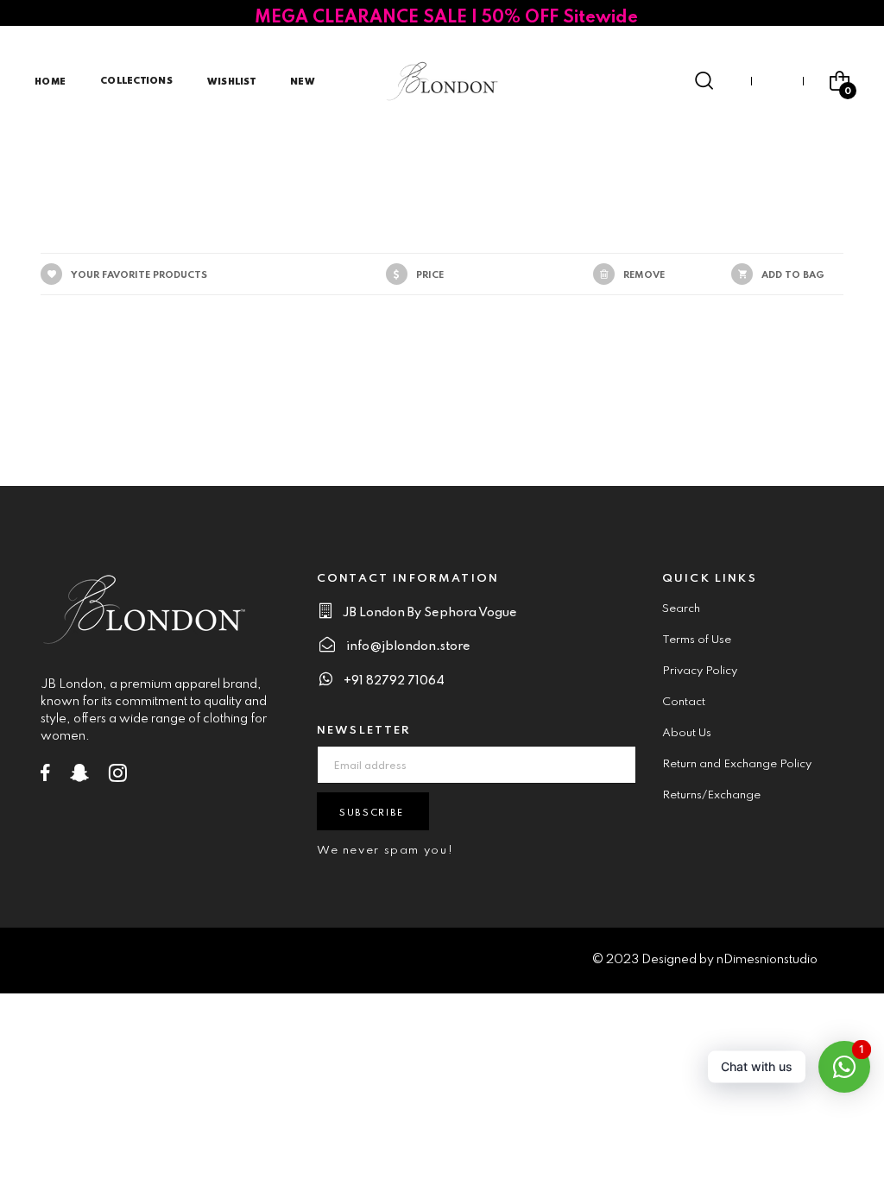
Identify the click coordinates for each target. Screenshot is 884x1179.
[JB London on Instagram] (118, 777)
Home (50, 82)
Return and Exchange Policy (736, 764)
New (302, 82)
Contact (683, 702)
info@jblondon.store (408, 646)
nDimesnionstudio (767, 960)
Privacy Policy (699, 671)
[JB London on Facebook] (45, 777)
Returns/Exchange (711, 795)
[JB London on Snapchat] (79, 777)
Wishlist (231, 82)
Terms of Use (696, 640)
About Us (686, 733)
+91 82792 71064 (394, 681)
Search (681, 609)
